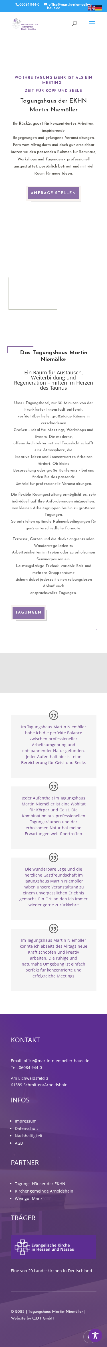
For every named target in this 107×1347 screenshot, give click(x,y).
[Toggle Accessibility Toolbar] (95, 1335)
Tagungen (28, 612)
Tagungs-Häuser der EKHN (40, 1183)
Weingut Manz (29, 1198)
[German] (99, 7)
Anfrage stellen (53, 193)
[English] (91, 7)
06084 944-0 (30, 1067)
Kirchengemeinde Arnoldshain (44, 1191)
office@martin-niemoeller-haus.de (56, 1060)
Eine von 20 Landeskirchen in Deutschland (51, 1270)
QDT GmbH (43, 1318)
